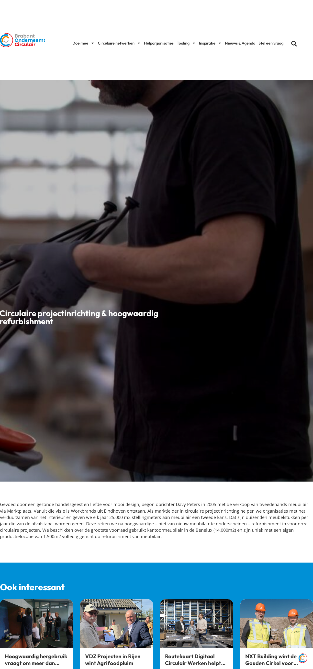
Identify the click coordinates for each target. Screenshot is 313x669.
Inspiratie (207, 43)
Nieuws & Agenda (240, 43)
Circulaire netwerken (116, 43)
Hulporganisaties (159, 43)
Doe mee (80, 43)
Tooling (183, 43)
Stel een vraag (270, 43)
